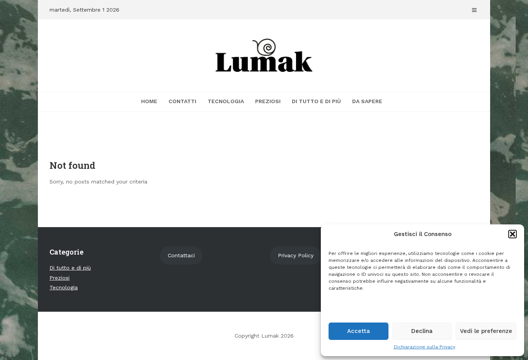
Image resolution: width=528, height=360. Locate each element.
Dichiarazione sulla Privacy (424, 347)
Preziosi (268, 101)
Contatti (182, 101)
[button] (512, 234)
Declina (422, 331)
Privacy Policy (295, 255)
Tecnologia (226, 101)
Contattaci (181, 255)
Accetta (358, 331)
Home (149, 101)
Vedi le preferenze (486, 331)
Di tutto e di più (316, 101)
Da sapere (367, 101)
